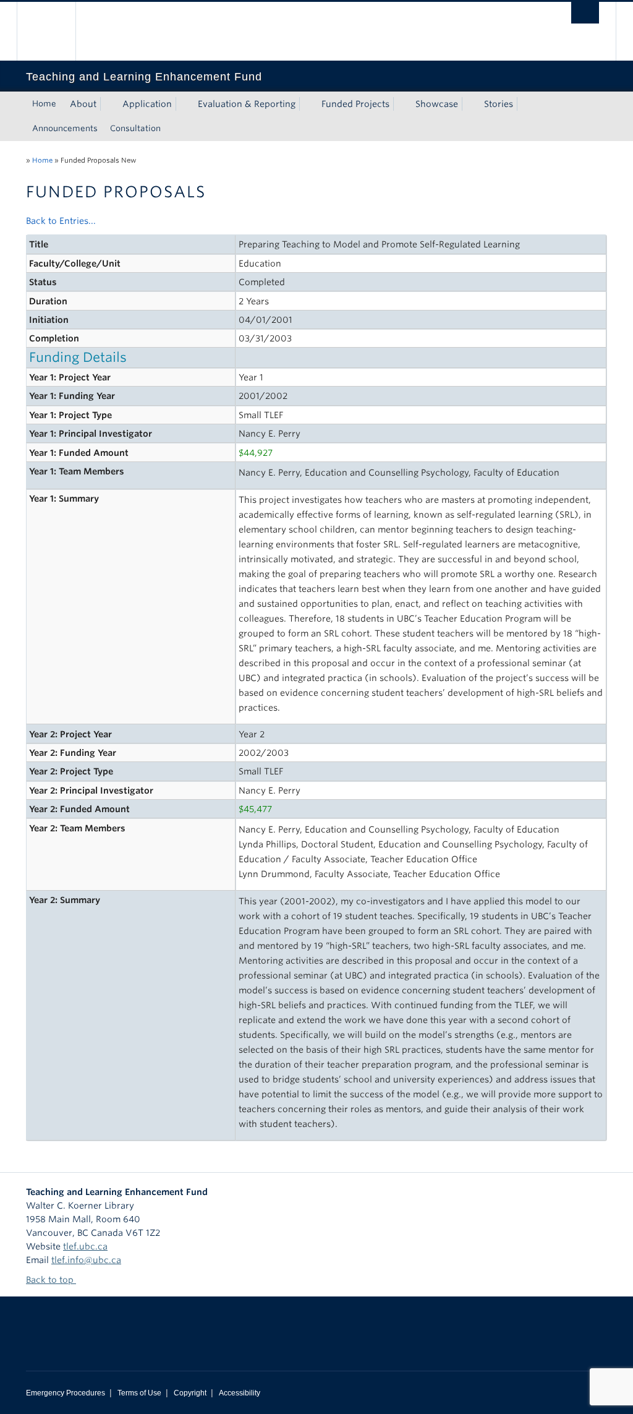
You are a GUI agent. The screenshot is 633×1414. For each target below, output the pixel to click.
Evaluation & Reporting (246, 104)
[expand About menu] (107, 104)
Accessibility (239, 1393)
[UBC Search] (585, 13)
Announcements (65, 128)
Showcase (436, 104)
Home (44, 103)
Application (147, 104)
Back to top (51, 1280)
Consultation (135, 128)
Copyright (190, 1393)
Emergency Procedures (65, 1393)
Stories (498, 104)
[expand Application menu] (183, 104)
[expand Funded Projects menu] (400, 104)
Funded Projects (355, 104)
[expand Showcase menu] (469, 104)
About (83, 104)
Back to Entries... (61, 221)
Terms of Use (139, 1393)
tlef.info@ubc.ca (86, 1260)
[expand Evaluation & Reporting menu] (306, 104)
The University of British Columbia (55, 31)
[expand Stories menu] (524, 104)
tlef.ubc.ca (85, 1246)
